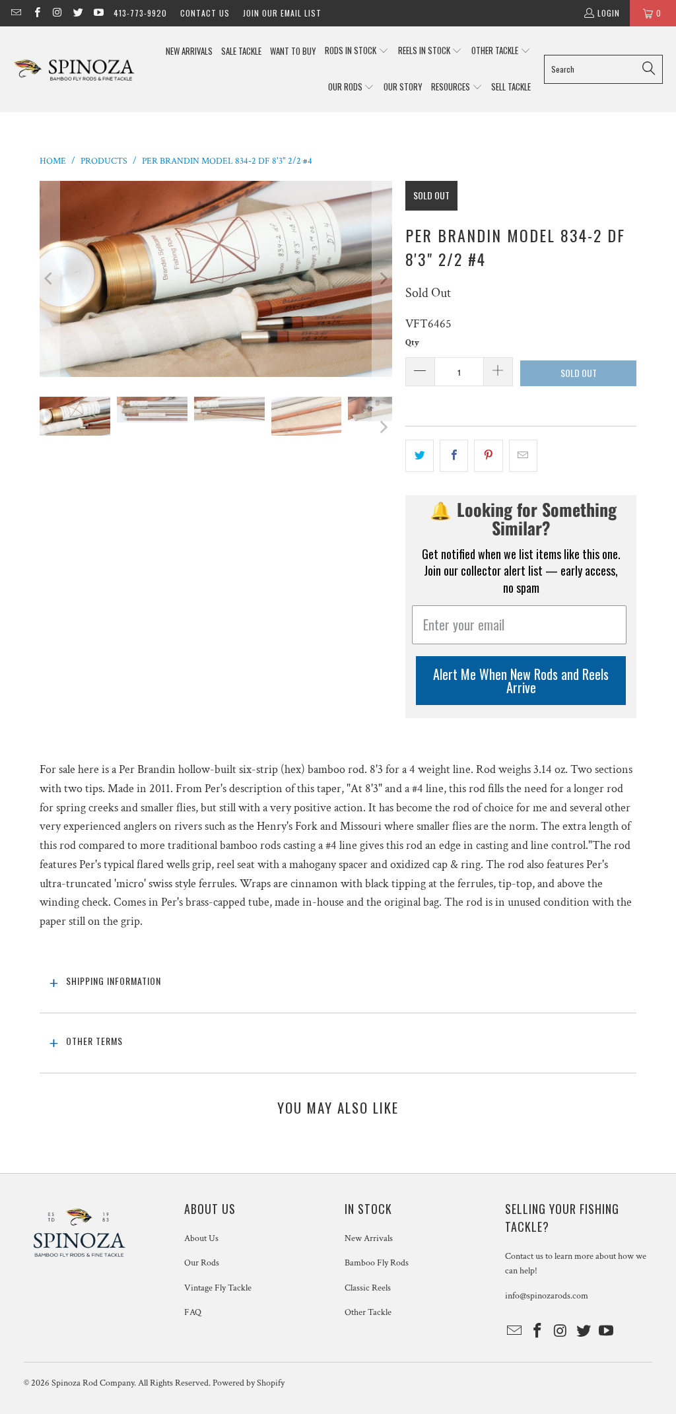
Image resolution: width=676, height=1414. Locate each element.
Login (608, 12)
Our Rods (201, 1263)
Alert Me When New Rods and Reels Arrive (521, 680)
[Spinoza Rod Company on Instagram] (57, 12)
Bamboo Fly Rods (377, 1263)
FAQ (192, 1312)
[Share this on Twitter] (419, 456)
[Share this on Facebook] (454, 456)
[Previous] (49, 278)
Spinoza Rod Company (92, 1383)
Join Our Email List (282, 12)
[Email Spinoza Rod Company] (15, 12)
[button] (357, 51)
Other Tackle (368, 1312)
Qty (412, 343)
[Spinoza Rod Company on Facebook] (36, 12)
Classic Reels (368, 1288)
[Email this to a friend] (523, 456)
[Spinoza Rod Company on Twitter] (77, 12)
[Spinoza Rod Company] (74, 68)
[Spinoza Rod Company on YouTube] (98, 12)
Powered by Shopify (249, 1383)
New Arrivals (369, 1238)
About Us (201, 1238)
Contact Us (205, 12)
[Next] (382, 278)
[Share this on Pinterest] (488, 456)
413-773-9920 (140, 12)
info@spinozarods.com (546, 1296)
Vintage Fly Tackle (218, 1288)
